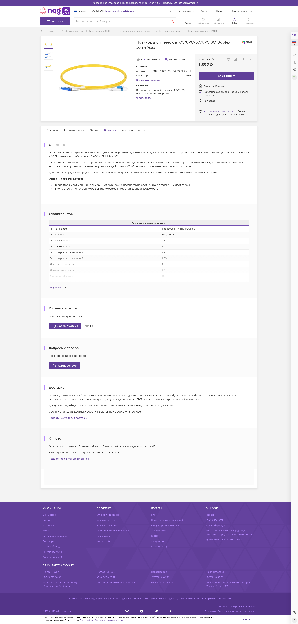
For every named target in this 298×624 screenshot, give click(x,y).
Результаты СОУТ (52, 551)
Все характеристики (148, 80)
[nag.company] (127, 611)
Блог (170, 11)
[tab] (53, 130)
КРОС (154, 536)
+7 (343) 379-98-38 (52, 577)
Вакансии (48, 525)
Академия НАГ (159, 530)
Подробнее (55, 287)
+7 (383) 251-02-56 (160, 577)
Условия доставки (107, 525)
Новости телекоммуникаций (167, 520)
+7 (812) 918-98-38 (214, 577)
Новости (47, 520)
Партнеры (48, 541)
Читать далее (144, 98)
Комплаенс (103, 536)
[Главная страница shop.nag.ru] (55, 11)
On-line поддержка (108, 514)
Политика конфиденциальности (237, 606)
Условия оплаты (106, 520)
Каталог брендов (52, 546)
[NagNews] (156, 611)
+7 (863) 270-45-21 (106, 577)
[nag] (171, 611)
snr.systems (157, 541)
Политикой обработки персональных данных (101, 620)
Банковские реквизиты (56, 536)
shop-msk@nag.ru (125, 11)
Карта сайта (104, 541)
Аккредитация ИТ (52, 557)
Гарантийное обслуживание (113, 530)
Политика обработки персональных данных (230, 611)
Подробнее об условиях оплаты (69, 459)
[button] (149, 3)
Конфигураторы (160, 546)
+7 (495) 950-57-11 (96, 11)
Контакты (48, 530)
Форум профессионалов (165, 525)
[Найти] (172, 21)
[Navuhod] (142, 611)
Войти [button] (234, 23)
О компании (49, 514)
